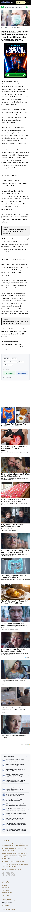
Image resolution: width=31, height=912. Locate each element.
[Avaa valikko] (28, 2)
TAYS (5, 364)
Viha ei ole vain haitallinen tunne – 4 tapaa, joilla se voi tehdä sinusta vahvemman (14, 231)
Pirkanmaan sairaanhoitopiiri (10, 361)
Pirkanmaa (14, 358)
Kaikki (27, 756)
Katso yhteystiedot (7, 902)
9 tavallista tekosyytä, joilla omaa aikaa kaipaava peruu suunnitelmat (15, 322)
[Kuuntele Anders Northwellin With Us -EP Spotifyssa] (15, 60)
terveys (10, 364)
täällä (9, 858)
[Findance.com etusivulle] (7, 2)
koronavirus (6, 358)
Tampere (21, 361)
